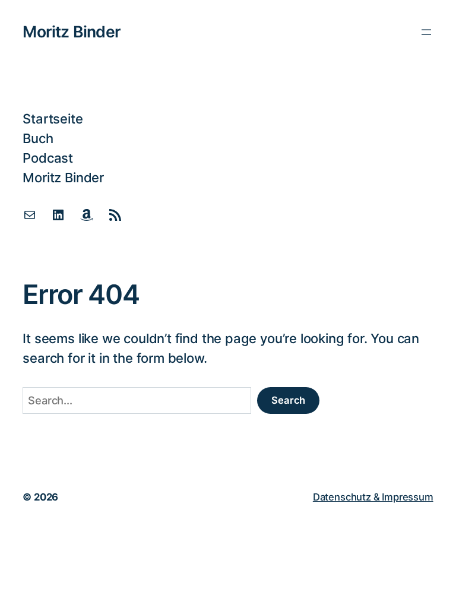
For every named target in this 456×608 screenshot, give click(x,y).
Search (288, 400)
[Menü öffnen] (426, 32)
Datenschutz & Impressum (373, 497)
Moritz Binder (72, 31)
